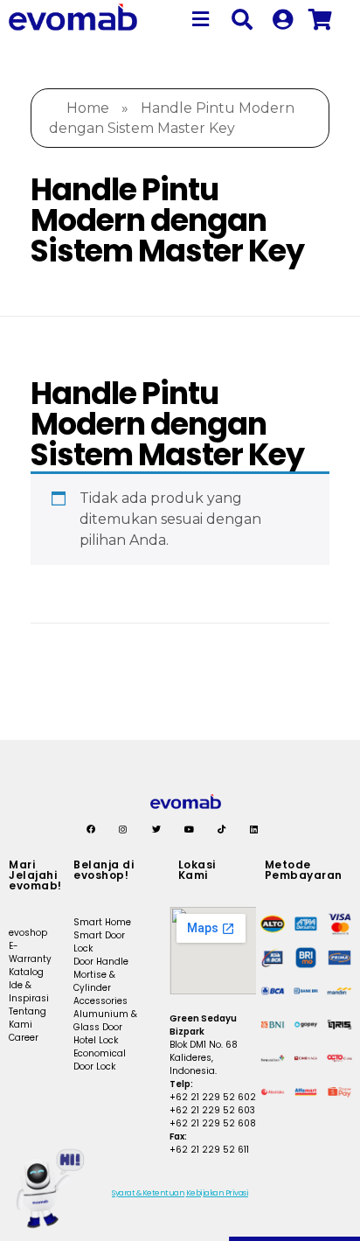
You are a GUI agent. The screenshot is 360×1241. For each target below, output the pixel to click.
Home (87, 108)
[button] (201, 19)
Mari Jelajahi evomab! (35, 875)
